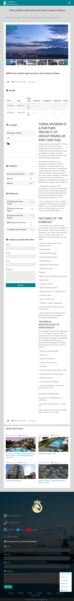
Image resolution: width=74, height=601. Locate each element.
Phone (8, 253)
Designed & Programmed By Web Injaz (37, 599)
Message (9, 269)
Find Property (66, 574)
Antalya (20, 593)
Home (7, 17)
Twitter (23, 530)
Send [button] (22, 285)
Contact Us (36, 595)
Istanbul (39, 593)
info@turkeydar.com (14, 516)
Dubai (30, 593)
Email (8, 261)
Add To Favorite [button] (19, 82)
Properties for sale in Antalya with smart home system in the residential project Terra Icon (20, 455)
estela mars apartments (47, 453)
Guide (49, 593)
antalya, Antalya (12, 435)
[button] (9, 28)
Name (8, 244)
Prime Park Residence (14, 481)
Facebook (11, 530)
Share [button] (32, 82)
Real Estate (16, 17)
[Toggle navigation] (69, 3)
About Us (59, 593)
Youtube (34, 530)
